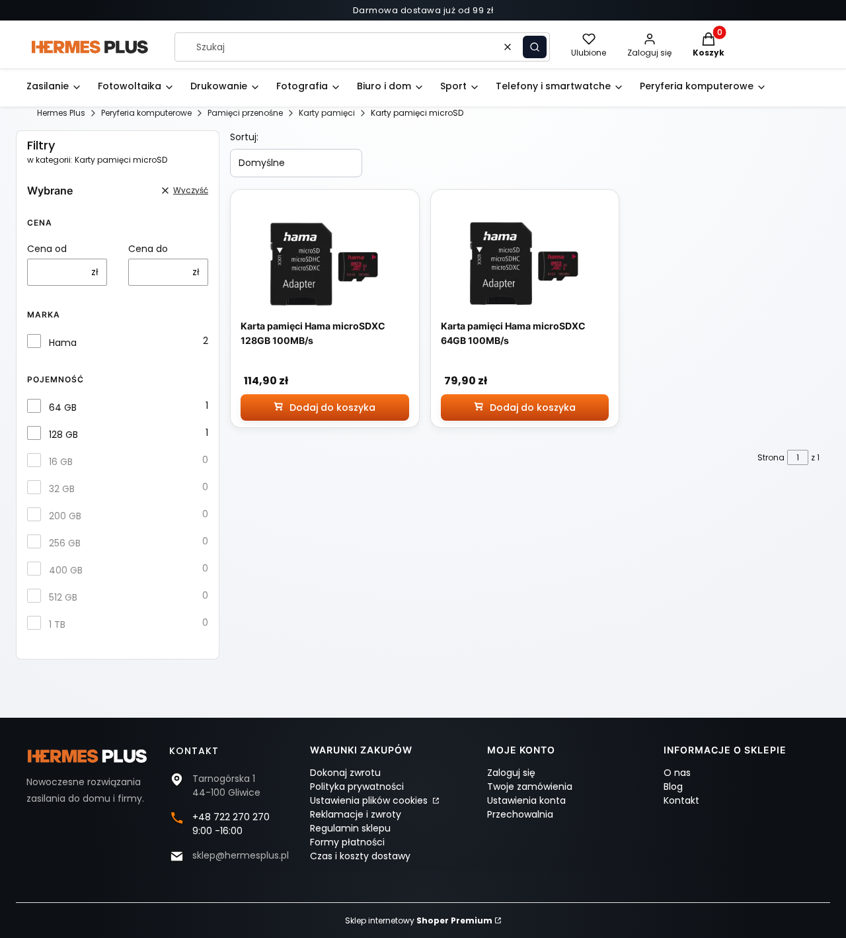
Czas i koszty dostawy (360, 856)
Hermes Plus (61, 112)
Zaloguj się (511, 772)
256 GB (65, 543)
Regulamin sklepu (350, 828)
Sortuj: (244, 137)
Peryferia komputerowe (146, 112)
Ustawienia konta (526, 800)
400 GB (66, 570)
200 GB (65, 516)
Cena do (148, 248)
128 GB (63, 434)
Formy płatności (347, 842)
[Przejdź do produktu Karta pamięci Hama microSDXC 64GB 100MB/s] (525, 264)
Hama (63, 342)
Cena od (47, 248)
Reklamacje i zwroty (355, 814)
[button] (535, 47)
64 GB (63, 407)
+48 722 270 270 (231, 817)
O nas (677, 772)
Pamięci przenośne (245, 112)
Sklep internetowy (418, 920)
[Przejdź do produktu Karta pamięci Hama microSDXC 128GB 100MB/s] (325, 264)
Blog (673, 786)
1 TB (57, 624)
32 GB (62, 488)
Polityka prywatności (357, 786)
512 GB (63, 597)
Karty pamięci (327, 112)
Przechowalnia (520, 814)
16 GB (61, 461)
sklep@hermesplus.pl (240, 855)
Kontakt (681, 800)
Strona (771, 457)
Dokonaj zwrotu (345, 772)
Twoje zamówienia (529, 786)
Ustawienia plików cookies (370, 800)
